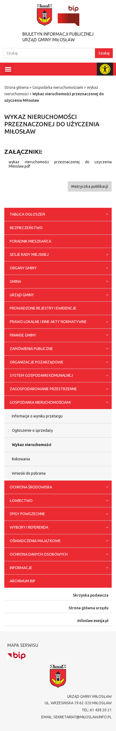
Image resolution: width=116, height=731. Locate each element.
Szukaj (104, 53)
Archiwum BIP (22, 581)
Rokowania (21, 459)
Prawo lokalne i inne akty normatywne (48, 321)
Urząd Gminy (22, 295)
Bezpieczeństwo (26, 228)
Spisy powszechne (27, 514)
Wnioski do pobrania (29, 473)
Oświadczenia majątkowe (35, 541)
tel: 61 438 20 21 (97, 710)
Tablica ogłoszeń (27, 214)
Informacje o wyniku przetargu (37, 416)
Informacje (21, 568)
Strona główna (16, 87)
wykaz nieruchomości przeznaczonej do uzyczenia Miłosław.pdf (60, 164)
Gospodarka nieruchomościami (57, 87)
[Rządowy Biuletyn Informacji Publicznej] (16, 655)
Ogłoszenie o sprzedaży (32, 430)
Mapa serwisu (22, 645)
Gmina (15, 281)
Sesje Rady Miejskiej (29, 254)
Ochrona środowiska (31, 487)
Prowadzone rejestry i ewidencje (43, 308)
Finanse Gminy (23, 335)
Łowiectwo (21, 500)
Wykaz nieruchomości (31, 445)
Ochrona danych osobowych (39, 554)
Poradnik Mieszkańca (30, 241)
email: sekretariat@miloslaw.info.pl (76, 717)
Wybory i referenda (29, 527)
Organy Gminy (23, 268)
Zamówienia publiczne (31, 348)
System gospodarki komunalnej (41, 375)
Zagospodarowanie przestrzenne (43, 389)
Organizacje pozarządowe (36, 362)
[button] (8, 69)
